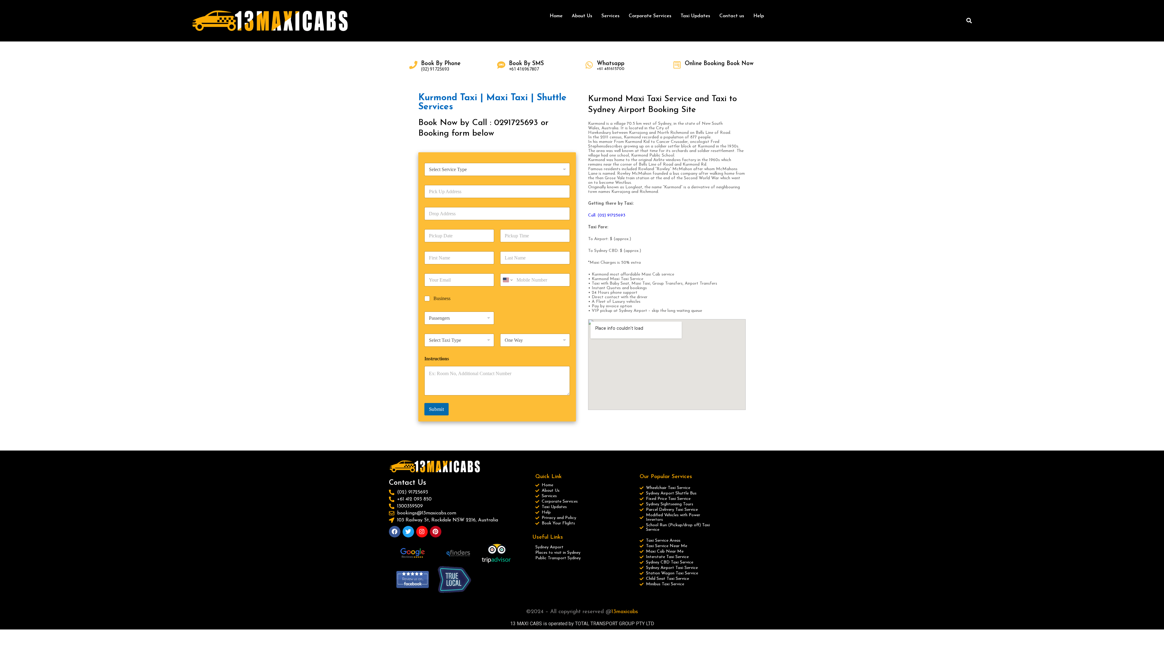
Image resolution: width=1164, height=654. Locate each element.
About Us (582, 16)
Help (758, 16)
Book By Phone (440, 64)
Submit (436, 409)
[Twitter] (408, 531)
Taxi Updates (695, 16)
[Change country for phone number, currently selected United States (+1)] (507, 279)
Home (556, 16)
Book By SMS (526, 64)
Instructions (436, 358)
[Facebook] (394, 531)
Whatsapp (610, 64)
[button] (969, 21)
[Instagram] (422, 531)
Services (610, 16)
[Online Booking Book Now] (677, 65)
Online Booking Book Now (719, 64)
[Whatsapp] (589, 65)
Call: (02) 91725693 (606, 215)
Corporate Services (650, 16)
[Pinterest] (435, 531)
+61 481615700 (610, 69)
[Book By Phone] (413, 65)
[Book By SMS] (501, 65)
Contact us (731, 16)
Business (441, 298)
